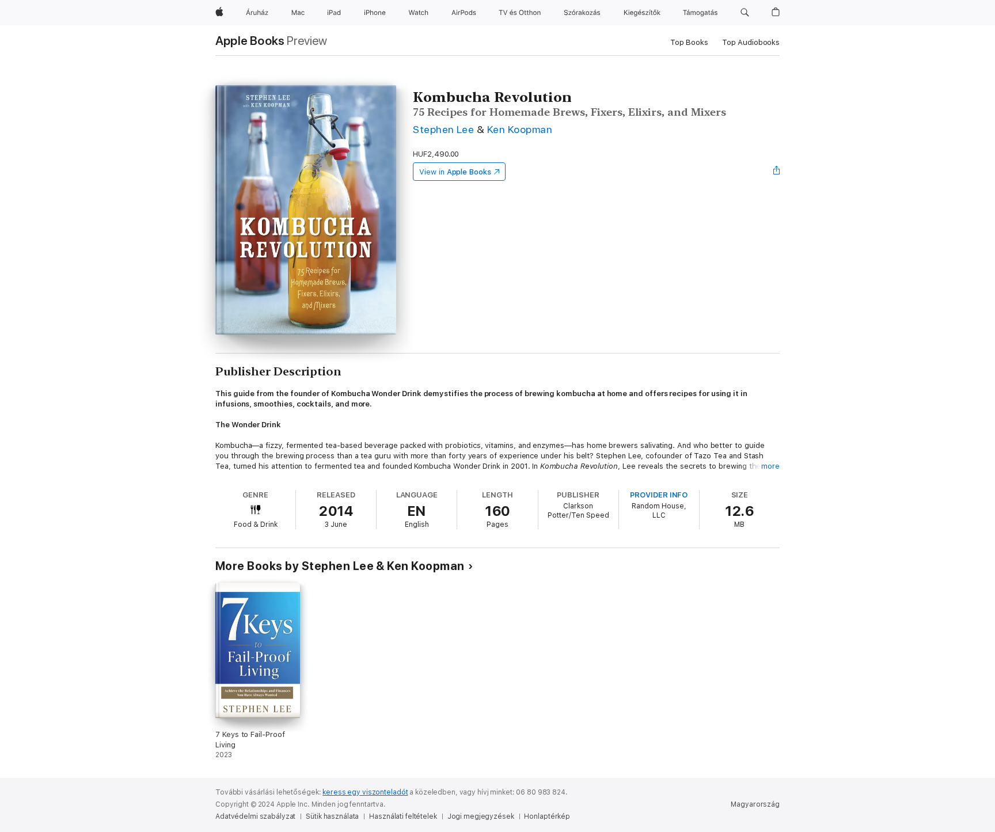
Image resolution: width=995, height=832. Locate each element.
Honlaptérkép (547, 816)
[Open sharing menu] (776, 171)
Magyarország (755, 804)
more (770, 466)
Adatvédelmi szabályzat (255, 816)
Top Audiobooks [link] (751, 42)
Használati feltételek (402, 816)
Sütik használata (332, 816)
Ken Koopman (519, 129)
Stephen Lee (443, 129)
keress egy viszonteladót (365, 792)
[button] (745, 12)
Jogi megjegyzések (480, 816)
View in (455, 172)
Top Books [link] (689, 42)
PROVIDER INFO (659, 495)
